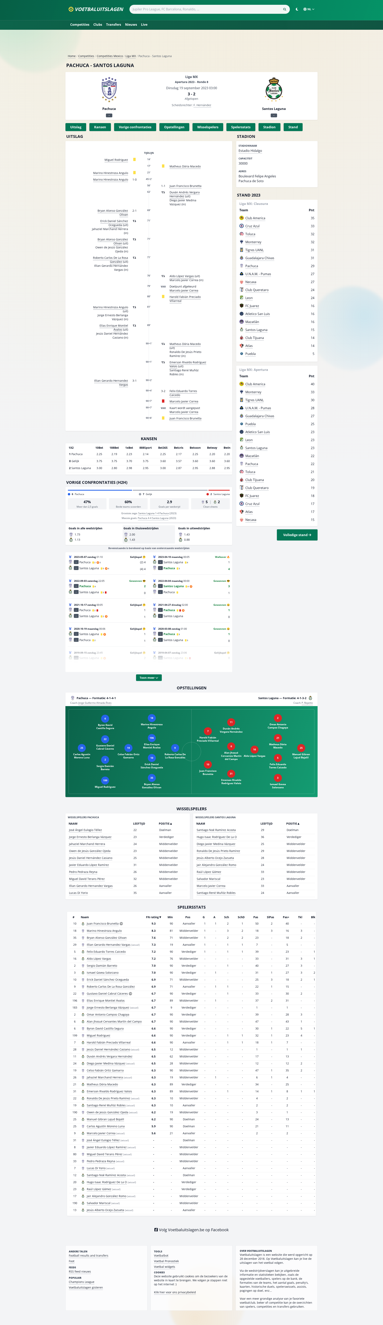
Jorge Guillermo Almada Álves (95, 702)
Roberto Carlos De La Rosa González (110, 260)
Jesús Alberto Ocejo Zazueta (215, 858)
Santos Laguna (256, 330)
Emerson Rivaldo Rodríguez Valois (188, 364)
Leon (249, 298)
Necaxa (250, 282)
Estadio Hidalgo (250, 150)
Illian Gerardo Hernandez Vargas (111, 382)
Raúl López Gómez (209, 872)
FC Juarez (252, 306)
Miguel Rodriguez (116, 160)
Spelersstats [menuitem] (241, 127)
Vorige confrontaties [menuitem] (135, 127)
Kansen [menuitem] (100, 127)
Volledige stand (295, 535)
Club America (255, 218)
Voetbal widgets (164, 1267)
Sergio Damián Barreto (102, 965)
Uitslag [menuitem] (75, 127)
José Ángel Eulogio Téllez (85, 830)
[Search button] (284, 9)
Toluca (250, 234)
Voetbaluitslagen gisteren (86, 1287)
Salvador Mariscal (208, 879)
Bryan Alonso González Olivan (113, 212)
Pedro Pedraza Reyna (83, 872)
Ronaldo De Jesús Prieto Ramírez (218, 851)
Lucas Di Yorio (78, 893)
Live (144, 24)
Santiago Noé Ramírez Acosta (216, 830)
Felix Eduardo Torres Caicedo (183, 393)
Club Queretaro (257, 290)
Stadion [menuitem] (269, 127)
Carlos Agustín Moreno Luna (106, 1126)
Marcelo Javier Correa (184, 290)
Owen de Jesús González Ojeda (90, 851)
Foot (71, 1261)
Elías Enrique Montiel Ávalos (114, 327)
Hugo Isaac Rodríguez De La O (217, 837)
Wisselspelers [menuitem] (207, 127)
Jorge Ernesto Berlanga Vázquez (90, 837)
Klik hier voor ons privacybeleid (175, 1292)
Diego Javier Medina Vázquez (216, 844)
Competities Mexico (110, 56)
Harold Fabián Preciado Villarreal (185, 299)
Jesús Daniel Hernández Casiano (90, 858)
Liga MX (130, 56)
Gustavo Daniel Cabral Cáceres (107, 993)
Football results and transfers (88, 1255)
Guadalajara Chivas (259, 258)
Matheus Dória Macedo (185, 166)
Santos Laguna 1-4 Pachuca (153, 513)
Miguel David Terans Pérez (87, 879)
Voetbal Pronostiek (166, 1261)
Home (72, 56)
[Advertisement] (191, 43)
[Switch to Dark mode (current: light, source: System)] (297, 9)
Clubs (97, 24)
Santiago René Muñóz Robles (216, 893)
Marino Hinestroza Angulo (110, 173)
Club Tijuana (254, 338)
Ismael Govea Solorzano (102, 972)
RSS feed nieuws (80, 1271)
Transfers (113, 24)
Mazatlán (252, 322)
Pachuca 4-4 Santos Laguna (153, 518)
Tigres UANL (254, 250)
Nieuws (131, 24)
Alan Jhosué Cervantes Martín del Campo (114, 1021)
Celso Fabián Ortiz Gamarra (105, 1070)
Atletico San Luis (257, 314)
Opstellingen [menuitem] (174, 127)
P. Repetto (307, 702)
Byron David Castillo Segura (105, 1028)
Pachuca (251, 266)
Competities (79, 24)
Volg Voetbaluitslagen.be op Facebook (193, 1229)
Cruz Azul (252, 226)
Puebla (250, 354)
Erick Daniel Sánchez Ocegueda (114, 223)
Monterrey (253, 242)
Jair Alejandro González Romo (216, 865)
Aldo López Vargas (182, 276)
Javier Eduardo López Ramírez (89, 865)
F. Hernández (202, 105)
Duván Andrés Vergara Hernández (185, 194)
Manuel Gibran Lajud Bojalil (105, 1119)
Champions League (81, 1282)
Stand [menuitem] (293, 127)
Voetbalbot (161, 1255)
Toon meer (147, 678)
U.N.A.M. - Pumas (258, 274)
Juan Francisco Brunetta (185, 186)
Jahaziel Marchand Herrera (87, 844)
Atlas (249, 346)
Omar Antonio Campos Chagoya (108, 1014)
